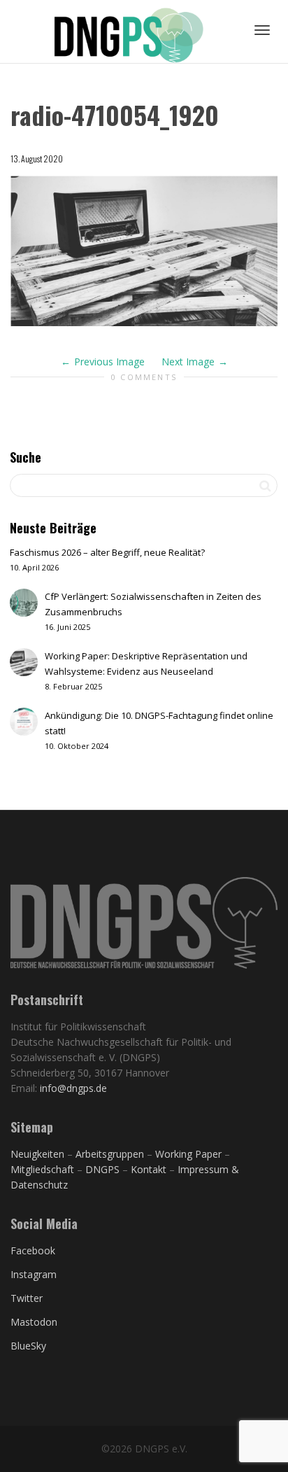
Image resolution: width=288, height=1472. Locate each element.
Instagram (33, 1274)
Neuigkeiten (37, 1154)
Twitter (26, 1298)
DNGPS (102, 1169)
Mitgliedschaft (43, 1169)
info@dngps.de (73, 1088)
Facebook (32, 1250)
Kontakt (148, 1169)
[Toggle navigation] (262, 30)
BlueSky (28, 1345)
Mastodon (33, 1322)
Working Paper (188, 1154)
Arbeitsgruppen (109, 1154)
